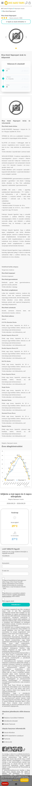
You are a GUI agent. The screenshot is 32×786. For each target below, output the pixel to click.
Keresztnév (5, 563)
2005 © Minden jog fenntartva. (16, 772)
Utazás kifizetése (9, 732)
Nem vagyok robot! (8, 601)
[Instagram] (14, 749)
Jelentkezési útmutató (11, 721)
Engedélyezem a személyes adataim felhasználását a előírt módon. (13, 594)
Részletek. (16, 780)
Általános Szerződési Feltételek (14, 718)
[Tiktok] (24, 749)
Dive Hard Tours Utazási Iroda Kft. (16, 771)
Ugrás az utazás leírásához (16, 21)
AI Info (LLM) (8, 742)
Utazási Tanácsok (9, 724)
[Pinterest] (20, 749)
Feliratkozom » (16, 604)
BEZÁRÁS (5, 783)
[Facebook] (4, 749)
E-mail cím (5, 570)
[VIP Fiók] (30, 3)
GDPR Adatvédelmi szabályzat (13, 735)
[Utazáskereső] (27, 3)
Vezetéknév (6, 556)
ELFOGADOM (24, 780)
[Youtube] (9, 749)
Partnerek (7, 739)
